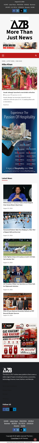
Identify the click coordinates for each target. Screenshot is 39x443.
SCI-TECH (14, 7)
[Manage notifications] (35, 439)
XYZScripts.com (28, 442)
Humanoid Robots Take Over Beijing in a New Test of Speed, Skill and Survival (19, 231)
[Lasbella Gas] (19, 340)
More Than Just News (19, 35)
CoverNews (15, 438)
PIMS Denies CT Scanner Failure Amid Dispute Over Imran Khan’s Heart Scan (18, 204)
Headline (6, 86)
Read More (6, 104)
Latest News (12, 4)
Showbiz (27, 7)
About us (6, 398)
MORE (33, 7)
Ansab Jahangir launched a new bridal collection (19, 92)
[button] (6, 55)
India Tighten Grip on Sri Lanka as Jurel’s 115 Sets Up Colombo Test (19, 258)
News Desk (7, 95)
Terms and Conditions (10, 386)
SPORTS (7, 7)
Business (32, 4)
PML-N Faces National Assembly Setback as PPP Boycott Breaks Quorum (18, 312)
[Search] (36, 55)
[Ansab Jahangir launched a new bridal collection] (19, 78)
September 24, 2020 (16, 95)
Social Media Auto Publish (13, 442)
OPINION (21, 7)
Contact (5, 382)
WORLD (26, 4)
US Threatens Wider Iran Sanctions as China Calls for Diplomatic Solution (19, 285)
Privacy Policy (7, 390)
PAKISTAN (20, 4)
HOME (6, 4)
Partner (5, 394)
